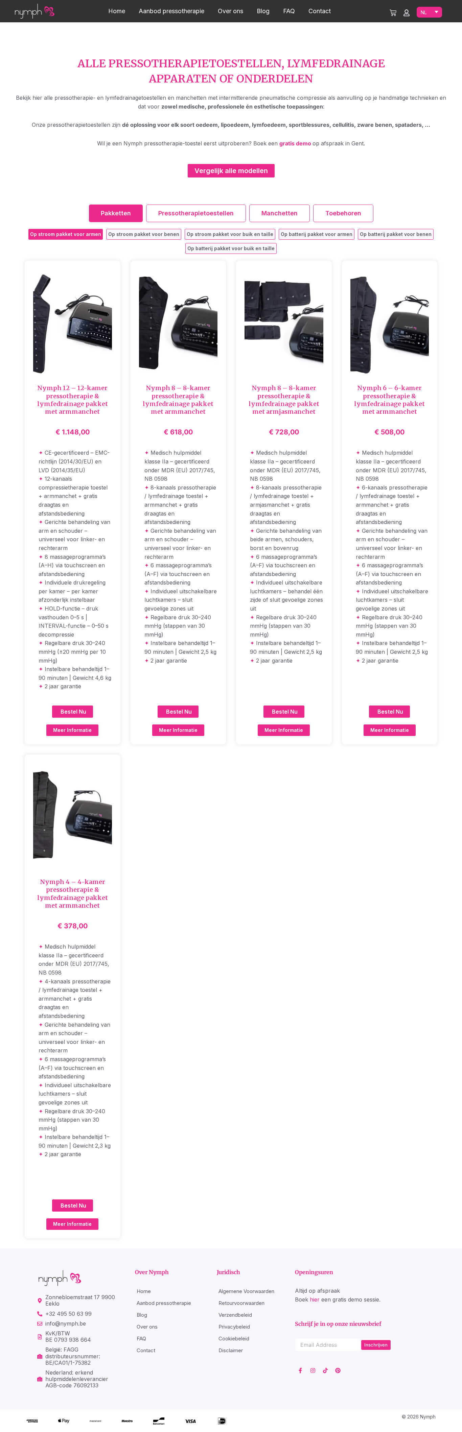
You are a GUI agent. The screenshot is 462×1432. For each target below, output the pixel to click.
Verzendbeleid (235, 1315)
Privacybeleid (234, 1326)
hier (315, 1299)
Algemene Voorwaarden (246, 1291)
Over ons (230, 11)
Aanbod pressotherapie (171, 11)
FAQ (289, 11)
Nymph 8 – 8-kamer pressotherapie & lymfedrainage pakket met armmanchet (178, 399)
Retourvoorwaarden (241, 1303)
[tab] (116, 213)
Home (116, 11)
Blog (263, 11)
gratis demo (295, 143)
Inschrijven (376, 1344)
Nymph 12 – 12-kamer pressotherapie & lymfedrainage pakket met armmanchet (72, 399)
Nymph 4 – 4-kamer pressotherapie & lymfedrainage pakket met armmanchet (72, 893)
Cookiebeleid (233, 1338)
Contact (319, 11)
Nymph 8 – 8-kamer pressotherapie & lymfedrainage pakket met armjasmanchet (284, 399)
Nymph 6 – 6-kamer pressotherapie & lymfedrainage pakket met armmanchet (389, 399)
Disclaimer (230, 1350)
